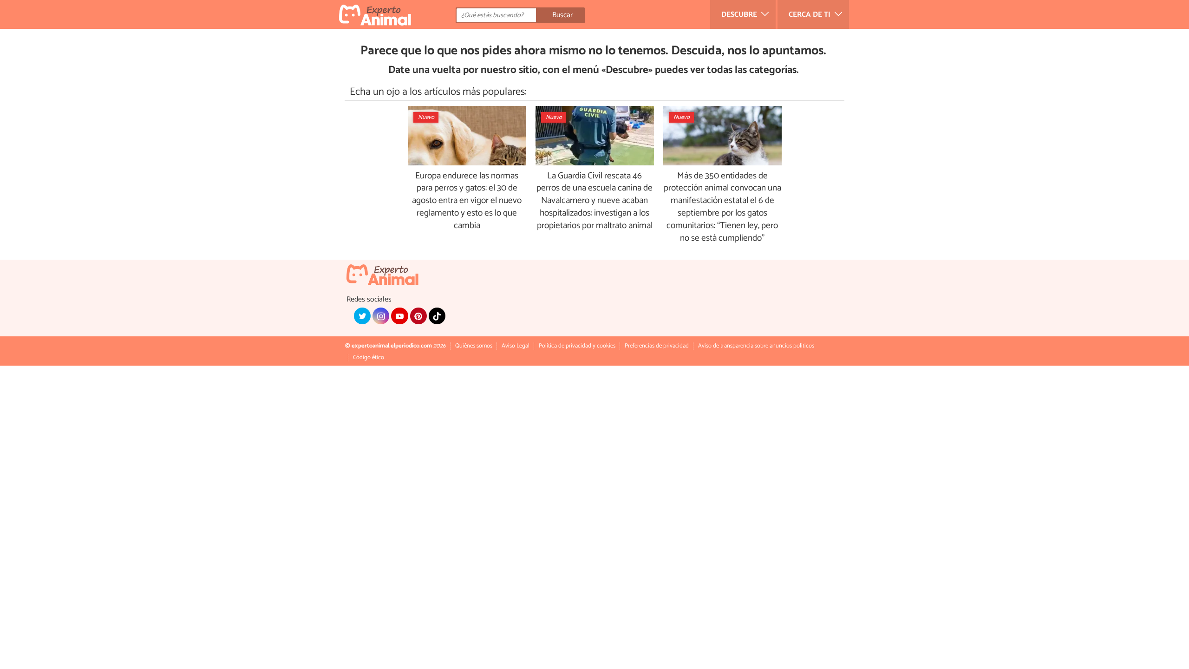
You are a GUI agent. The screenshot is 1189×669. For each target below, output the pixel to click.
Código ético (368, 357)
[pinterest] (418, 316)
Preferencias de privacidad (657, 345)
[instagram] (380, 316)
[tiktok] (437, 316)
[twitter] (362, 316)
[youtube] (399, 316)
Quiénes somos (473, 345)
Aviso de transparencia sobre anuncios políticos (756, 345)
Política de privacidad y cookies (577, 345)
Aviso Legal (515, 345)
